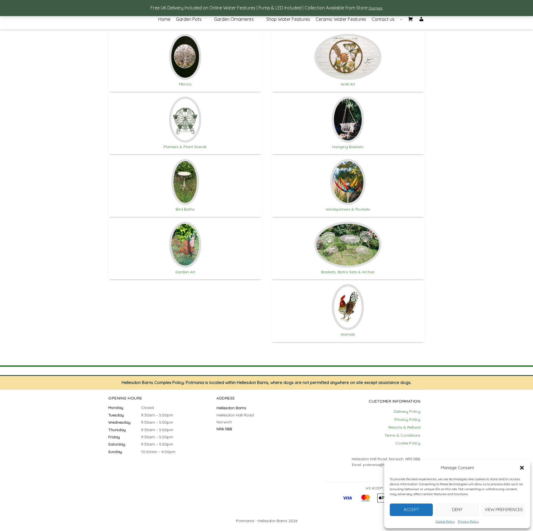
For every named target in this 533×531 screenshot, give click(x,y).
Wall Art (348, 84)
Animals (348, 334)
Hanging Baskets (347, 147)
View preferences (504, 509)
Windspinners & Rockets (348, 209)
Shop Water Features (288, 19)
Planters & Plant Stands (185, 147)
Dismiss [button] (376, 8)
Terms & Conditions (402, 435)
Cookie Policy (445, 521)
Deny (457, 509)
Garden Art (185, 272)
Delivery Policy (407, 411)
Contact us (383, 19)
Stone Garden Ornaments (236, 23)
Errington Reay (198, 23)
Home (164, 19)
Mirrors (185, 84)
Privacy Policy (468, 521)
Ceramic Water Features (341, 19)
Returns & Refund (404, 427)
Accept (411, 509)
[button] (522, 468)
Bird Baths (185, 209)
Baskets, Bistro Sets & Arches (347, 272)
